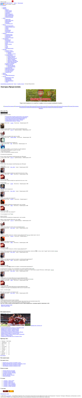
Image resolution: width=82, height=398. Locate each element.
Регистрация (20, 3)
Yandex (8, 306)
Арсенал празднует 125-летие (9, 370)
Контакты (7, 22)
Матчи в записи (8, 44)
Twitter (11, 304)
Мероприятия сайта (9, 16)
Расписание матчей (9, 25)
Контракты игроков (9, 37)
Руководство (7, 36)
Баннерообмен (8, 78)
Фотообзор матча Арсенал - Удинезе (12, 120)
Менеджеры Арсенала (9, 68)
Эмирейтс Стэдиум (12, 53)
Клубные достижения (9, 63)
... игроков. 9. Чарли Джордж (9, 382)
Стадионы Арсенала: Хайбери (9, 371)
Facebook (7, 304)
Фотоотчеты (7, 31)
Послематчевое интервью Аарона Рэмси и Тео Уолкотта (16, 116)
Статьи (6, 81)
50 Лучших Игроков (9, 69)
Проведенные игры (12, 55)
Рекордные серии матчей (13, 61)
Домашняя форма (8, 67)
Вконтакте (3, 304)
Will (11, 143)
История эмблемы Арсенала (8, 374)
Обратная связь (8, 79)
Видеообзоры (8, 30)
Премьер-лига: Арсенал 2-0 (36, 325)
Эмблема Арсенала (9, 64)
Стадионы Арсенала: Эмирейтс (9, 372)
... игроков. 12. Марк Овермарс (9, 386)
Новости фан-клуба (9, 20)
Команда (4, 33)
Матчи (4, 24)
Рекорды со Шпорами (12, 60)
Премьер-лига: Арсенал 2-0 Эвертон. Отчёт (10, 328)
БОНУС (41, 108)
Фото (6, 45)
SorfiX (11, 183)
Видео (6, 43)
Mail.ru (2, 306)
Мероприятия (8, 21)
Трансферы (7, 12)
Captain (11, 122)
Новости (4, 8)
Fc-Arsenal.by (8, 395)
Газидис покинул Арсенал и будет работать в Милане (12, 331)
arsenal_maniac (13, 137)
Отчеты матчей (8, 11)
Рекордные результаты (12, 58)
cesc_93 (12, 129)
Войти (15, 3)
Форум (4, 73)
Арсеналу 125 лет (8, 50)
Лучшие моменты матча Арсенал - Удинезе (14, 119)
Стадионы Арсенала (9, 51)
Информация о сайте (9, 77)
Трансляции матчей (9, 32)
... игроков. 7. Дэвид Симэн (8, 380)
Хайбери (9, 52)
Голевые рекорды (11, 57)
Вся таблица (3, 355)
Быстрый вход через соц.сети (6, 3)
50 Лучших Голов (8, 71)
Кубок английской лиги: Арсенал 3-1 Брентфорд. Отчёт (12, 327)
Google (5, 306)
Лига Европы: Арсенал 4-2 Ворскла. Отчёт (10, 330)
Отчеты (6, 29)
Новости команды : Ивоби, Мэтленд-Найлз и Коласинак (12, 334)
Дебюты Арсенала (11, 59)
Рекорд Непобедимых (12, 62)
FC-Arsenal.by (3, 5)
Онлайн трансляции (9, 41)
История (4, 49)
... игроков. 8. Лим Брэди (8, 381)
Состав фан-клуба (9, 23)
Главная (4, 7)
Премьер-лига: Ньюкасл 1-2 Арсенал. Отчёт (10, 333)
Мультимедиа (5, 38)
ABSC (4, 18)
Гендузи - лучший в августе (7, 335)
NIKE (11, 174)
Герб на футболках (11, 66)
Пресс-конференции (9, 15)
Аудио (6, 46)
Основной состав (8, 34)
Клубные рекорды (9, 54)
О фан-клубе (7, 19)
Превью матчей (8, 10)
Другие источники (9, 17)
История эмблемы (11, 65)
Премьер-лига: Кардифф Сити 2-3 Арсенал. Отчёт (11, 336)
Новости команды (9, 13)
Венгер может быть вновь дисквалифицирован (15, 118)
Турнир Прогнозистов (9, 75)
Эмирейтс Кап (8, 72)
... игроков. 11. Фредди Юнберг (9, 384)
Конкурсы (5, 74)
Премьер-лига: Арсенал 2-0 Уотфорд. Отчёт (12, 362)
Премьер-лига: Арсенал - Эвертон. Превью (10, 329)
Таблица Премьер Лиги (10, 26)
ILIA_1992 (12, 167)
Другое (4, 76)
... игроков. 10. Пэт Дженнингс (9, 383)
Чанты (6, 47)
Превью (7, 27)
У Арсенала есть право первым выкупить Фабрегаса (16, 117)
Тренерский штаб (8, 35)
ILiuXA (12, 199)
